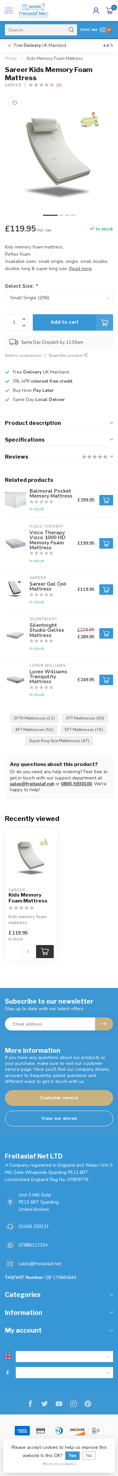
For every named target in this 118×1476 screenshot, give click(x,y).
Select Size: (21, 285)
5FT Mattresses (84, 729)
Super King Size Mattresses (59, 740)
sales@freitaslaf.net (32, 784)
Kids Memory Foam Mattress (55, 59)
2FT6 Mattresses (34, 718)
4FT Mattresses (34, 729)
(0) (59, 85)
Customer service (59, 1098)
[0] (109, 10)
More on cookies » (60, 1464)
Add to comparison (23, 355)
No (89, 1455)
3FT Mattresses (85, 718)
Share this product (66, 355)
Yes (72, 1455)
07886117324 (33, 1245)
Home (11, 59)
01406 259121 (34, 1226)
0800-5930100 (76, 784)
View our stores (59, 1118)
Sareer (13, 85)
